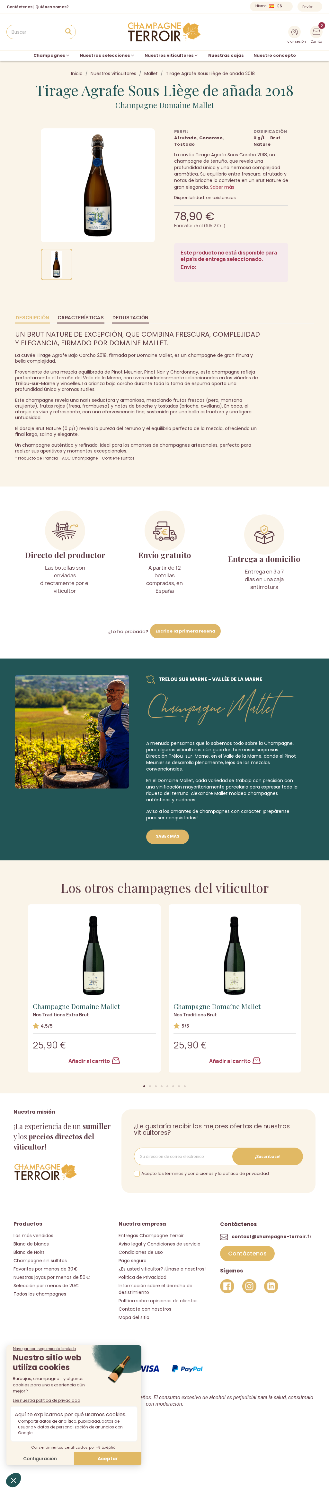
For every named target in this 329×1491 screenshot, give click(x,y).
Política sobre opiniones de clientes (158, 1300)
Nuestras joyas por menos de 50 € (51, 1277)
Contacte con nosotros (145, 1309)
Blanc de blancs (31, 1244)
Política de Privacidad (142, 1277)
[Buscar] (68, 32)
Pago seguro (133, 1260)
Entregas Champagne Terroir (151, 1235)
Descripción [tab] (32, 318)
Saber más (221, 187)
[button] (144, 1086)
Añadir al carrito (89, 1060)
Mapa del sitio (134, 1317)
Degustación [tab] (130, 318)
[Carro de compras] (316, 31)
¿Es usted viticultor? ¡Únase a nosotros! (162, 1269)
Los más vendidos (33, 1235)
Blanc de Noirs (29, 1252)
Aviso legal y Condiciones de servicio (159, 1244)
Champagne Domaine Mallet (164, 105)
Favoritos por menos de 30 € (45, 1269)
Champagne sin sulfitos (40, 1260)
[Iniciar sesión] (294, 32)
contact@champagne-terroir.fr (272, 1236)
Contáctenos (19, 6)
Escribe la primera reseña (185, 631)
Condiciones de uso (141, 1252)
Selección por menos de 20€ (46, 1285)
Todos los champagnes (39, 1294)
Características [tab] (81, 318)
